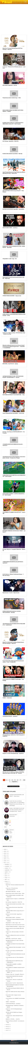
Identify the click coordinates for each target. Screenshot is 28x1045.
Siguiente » (14, 781)
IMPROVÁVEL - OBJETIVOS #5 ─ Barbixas (13, 938)
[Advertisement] (14, 19)
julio (6, 873)
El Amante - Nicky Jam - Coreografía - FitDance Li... (15, 974)
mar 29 (7, 1026)
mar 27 (7, 1030)
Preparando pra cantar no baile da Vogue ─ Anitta (15, 893)
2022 (5, 853)
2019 (5, 858)
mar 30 (7, 1024)
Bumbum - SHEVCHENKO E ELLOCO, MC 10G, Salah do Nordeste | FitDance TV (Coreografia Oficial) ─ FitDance (16, 810)
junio (6, 875)
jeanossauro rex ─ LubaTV (11, 831)
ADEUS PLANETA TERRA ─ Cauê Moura (13, 917)
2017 (5, 862)
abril (6, 879)
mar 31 (7, 883)
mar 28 (7, 1028)
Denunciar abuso (9, 1036)
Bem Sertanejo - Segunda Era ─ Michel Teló (14, 902)
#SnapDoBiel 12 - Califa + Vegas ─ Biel (13, 922)
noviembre (7, 866)
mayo (6, 877)
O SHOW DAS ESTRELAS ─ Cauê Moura (13, 1003)
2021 (5, 855)
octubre (6, 868)
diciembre (7, 864)
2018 (5, 860)
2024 (5, 849)
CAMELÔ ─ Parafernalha (10, 1001)
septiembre (7, 870)
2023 (5, 851)
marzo (6, 881)
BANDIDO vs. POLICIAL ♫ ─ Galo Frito (13, 1019)
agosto (6, 871)
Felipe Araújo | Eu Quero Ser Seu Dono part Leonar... (15, 924)
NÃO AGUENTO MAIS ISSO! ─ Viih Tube (13, 891)
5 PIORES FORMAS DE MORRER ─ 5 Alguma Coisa (15, 926)
